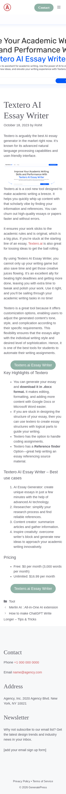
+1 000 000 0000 (26, 662)
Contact (44, 7)
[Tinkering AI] (7, 7)
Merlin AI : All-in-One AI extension (33, 607)
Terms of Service (43, 781)
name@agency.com (27, 672)
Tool (12, 601)
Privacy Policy (21, 781)
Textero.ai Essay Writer (33, 365)
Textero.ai (35, 243)
